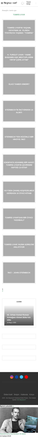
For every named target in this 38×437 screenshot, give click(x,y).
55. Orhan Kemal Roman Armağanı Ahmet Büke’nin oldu (19, 317)
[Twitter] (21, 377)
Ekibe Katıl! (8, 394)
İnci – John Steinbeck (19, 273)
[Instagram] (11, 377)
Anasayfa (5, 10)
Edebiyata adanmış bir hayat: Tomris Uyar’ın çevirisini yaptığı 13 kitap (19, 165)
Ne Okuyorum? (21, 400)
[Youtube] (26, 377)
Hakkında (24, 394)
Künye (31, 394)
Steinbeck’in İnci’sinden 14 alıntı (13, 434)
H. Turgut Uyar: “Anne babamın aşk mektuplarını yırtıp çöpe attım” (19, 57)
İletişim (16, 394)
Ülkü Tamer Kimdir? (19, 84)
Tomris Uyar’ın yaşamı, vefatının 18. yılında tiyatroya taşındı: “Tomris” (19, 30)
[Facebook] (16, 377)
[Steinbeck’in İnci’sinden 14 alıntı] (19, 420)
